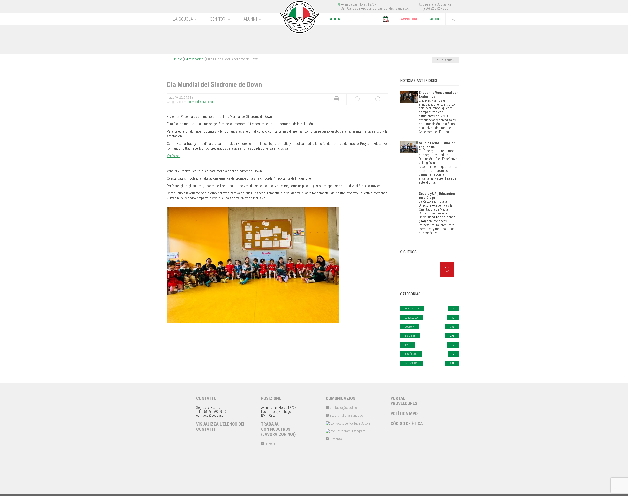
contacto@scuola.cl (343, 408)
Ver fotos (173, 156)
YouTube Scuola (359, 423)
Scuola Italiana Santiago (346, 415)
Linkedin (270, 444)
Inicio (178, 59)
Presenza (335, 439)
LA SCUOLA (183, 19)
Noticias (208, 102)
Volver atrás (445, 60)
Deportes (410, 336)
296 (452, 336)
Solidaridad (411, 363)
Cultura (409, 326)
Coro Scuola (411, 317)
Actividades (195, 59)
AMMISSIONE (409, 19)
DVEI (407, 345)
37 (453, 317)
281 (452, 363)
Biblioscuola (412, 308)
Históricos (411, 354)
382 (452, 326)
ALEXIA (434, 19)
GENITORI (218, 19)
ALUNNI (250, 19)
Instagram (358, 431)
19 (453, 345)
